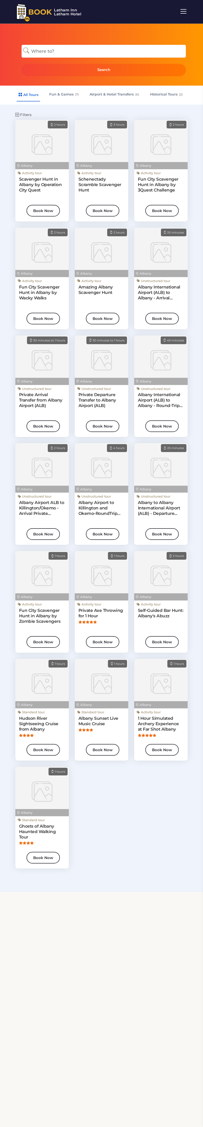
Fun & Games (64, 94)
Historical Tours (166, 94)
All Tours (30, 95)
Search (103, 69)
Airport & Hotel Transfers (114, 94)
